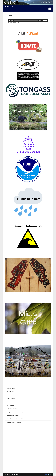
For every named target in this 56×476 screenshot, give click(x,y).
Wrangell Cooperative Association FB (15, 418)
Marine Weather (10, 391)
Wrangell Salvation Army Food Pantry (15, 412)
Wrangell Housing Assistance (13, 415)
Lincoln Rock (9, 395)
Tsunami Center (10, 401)
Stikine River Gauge (11, 398)
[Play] (10, 20)
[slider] (45, 20)
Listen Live (9, 7)
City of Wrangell (10, 405)
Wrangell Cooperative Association (14, 422)
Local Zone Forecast (11, 388)
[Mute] (42, 20)
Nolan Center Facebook (12, 408)
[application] (28, 20)
